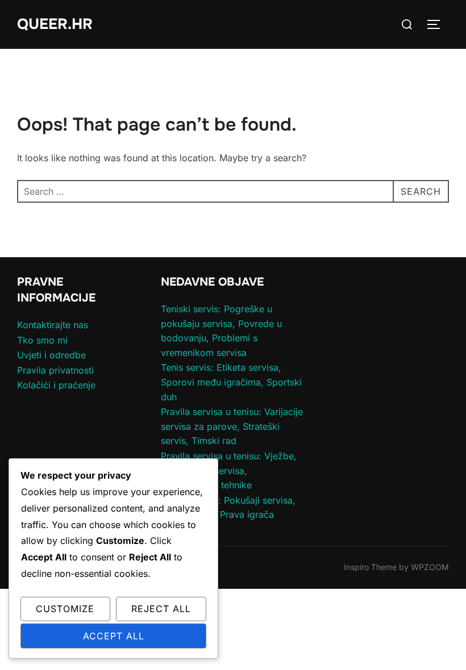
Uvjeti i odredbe (51, 355)
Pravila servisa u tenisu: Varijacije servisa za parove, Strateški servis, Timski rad (232, 426)
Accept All (113, 636)
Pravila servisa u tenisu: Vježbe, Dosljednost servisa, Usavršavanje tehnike (229, 470)
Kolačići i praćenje (56, 385)
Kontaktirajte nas (52, 324)
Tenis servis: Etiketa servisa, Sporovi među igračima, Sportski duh (231, 382)
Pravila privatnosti (55, 370)
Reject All (161, 608)
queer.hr (55, 24)
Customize (65, 608)
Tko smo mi (42, 340)
